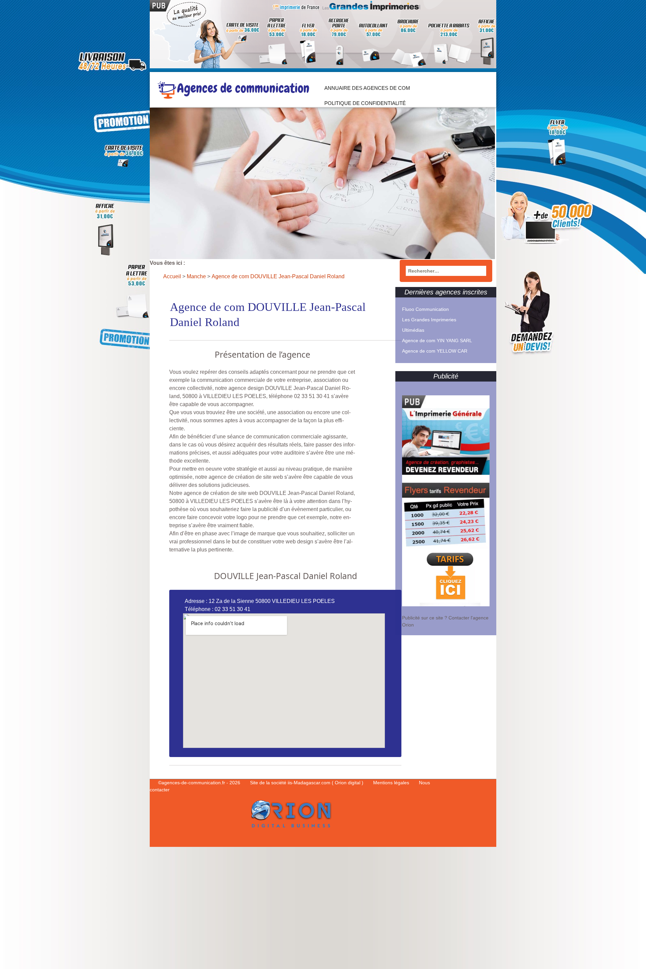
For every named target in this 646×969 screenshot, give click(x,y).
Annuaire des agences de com (367, 88)
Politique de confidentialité (365, 103)
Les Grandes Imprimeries (429, 319)
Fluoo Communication (425, 309)
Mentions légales (391, 782)
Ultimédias (413, 330)
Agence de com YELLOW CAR (434, 351)
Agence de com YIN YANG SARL (437, 340)
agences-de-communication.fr (193, 782)
